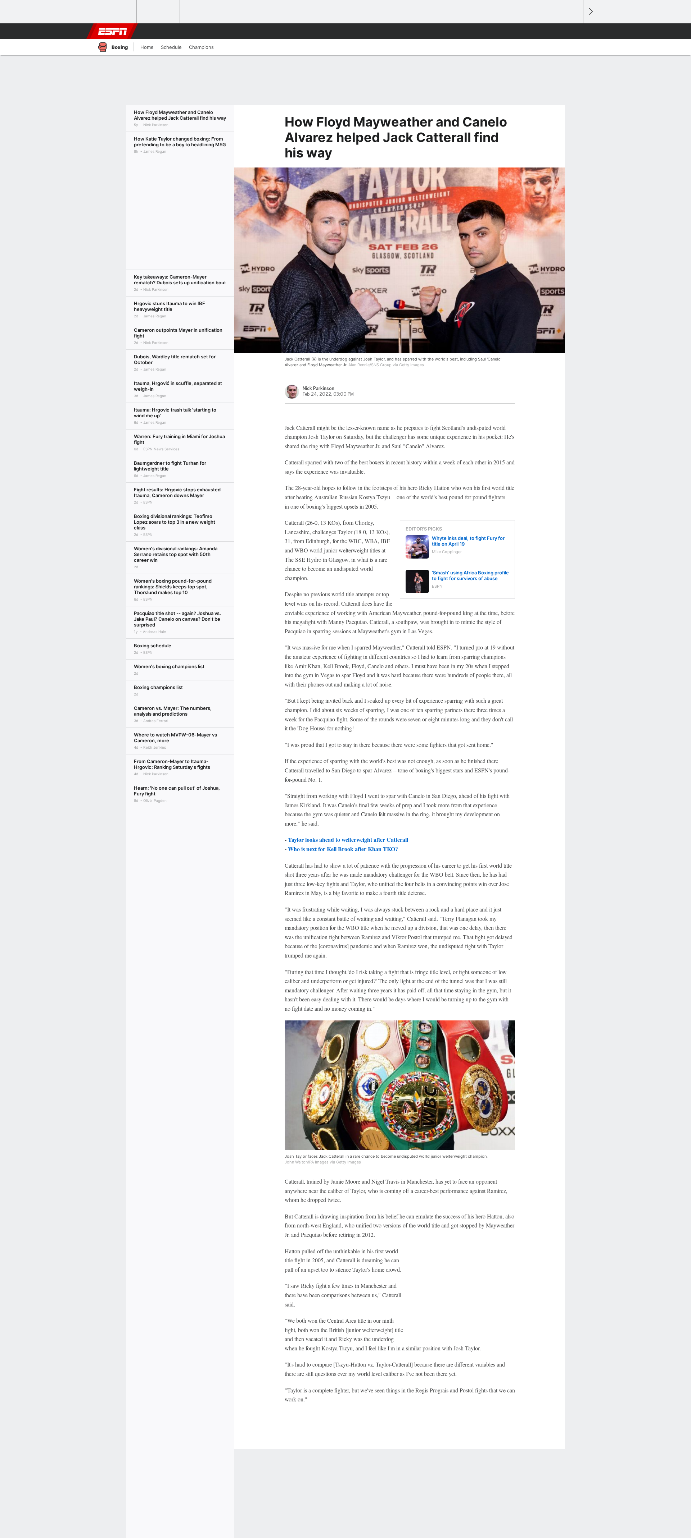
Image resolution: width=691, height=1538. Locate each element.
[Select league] (115, 11)
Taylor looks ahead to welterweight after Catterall (348, 839)
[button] (574, 31)
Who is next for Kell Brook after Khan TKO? (343, 849)
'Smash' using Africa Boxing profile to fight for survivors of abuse (470, 575)
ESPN (112, 31)
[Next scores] (590, 11)
